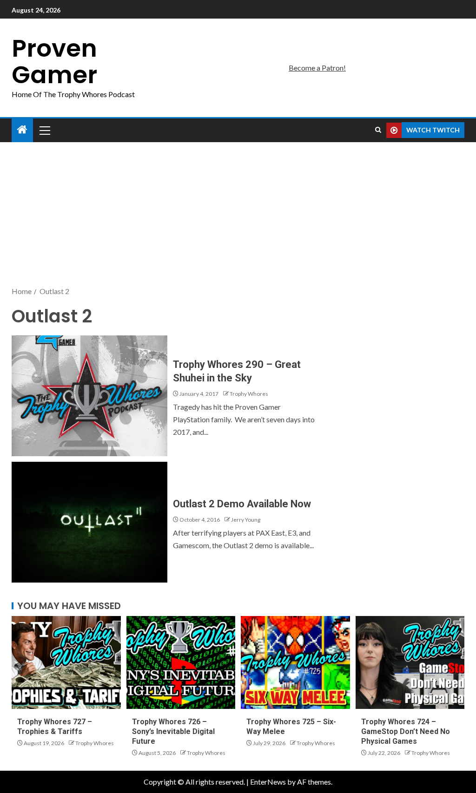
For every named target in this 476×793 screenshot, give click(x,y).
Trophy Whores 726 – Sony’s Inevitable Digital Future (173, 731)
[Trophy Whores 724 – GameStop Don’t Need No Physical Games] (410, 662)
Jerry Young (245, 519)
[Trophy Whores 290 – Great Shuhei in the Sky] (89, 395)
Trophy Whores (249, 393)
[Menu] (44, 130)
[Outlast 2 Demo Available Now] (89, 522)
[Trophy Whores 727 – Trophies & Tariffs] (66, 662)
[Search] (378, 130)
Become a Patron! (317, 67)
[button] (44, 130)
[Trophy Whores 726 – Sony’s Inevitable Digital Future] (181, 662)
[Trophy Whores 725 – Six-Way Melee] (295, 662)
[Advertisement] (238, 215)
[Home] (22, 130)
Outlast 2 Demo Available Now (242, 504)
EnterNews (268, 781)
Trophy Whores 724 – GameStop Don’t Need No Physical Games (405, 731)
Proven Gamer (54, 61)
